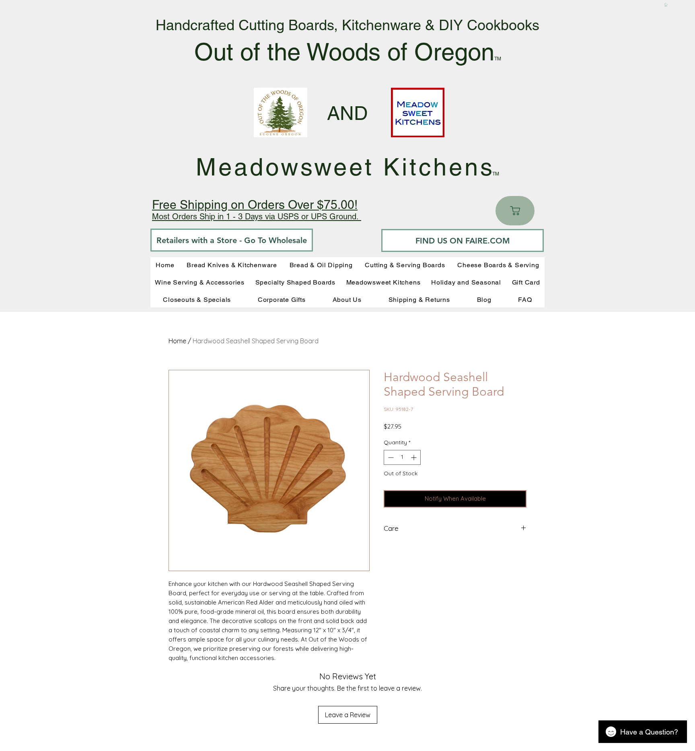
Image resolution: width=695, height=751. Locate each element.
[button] (666, 4)
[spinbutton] (402, 457)
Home (177, 341)
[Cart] (515, 210)
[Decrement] (390, 457)
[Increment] (414, 457)
